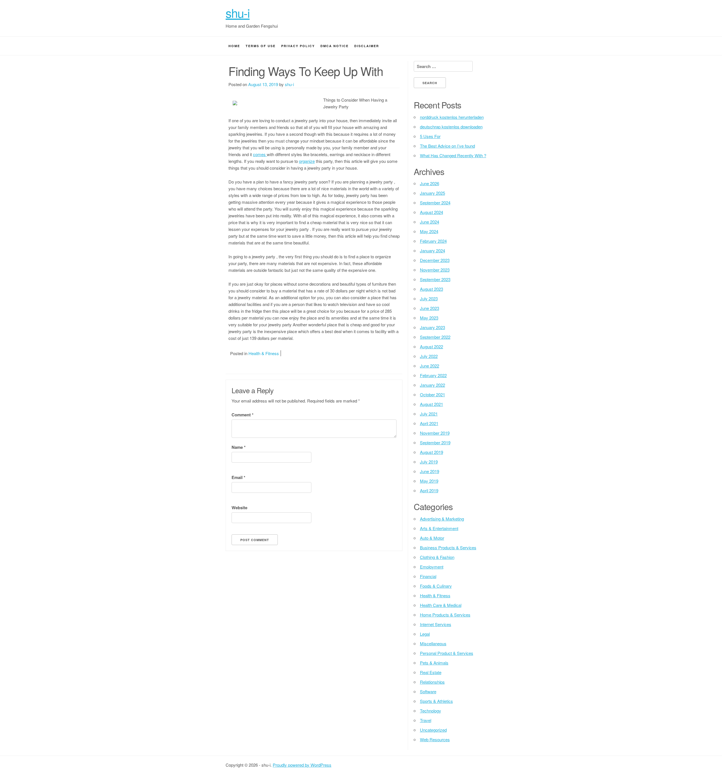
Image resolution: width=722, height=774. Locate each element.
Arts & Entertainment (439, 528)
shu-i (238, 12)
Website (239, 507)
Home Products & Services (445, 615)
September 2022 (435, 337)
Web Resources (435, 739)
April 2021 (429, 423)
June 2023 (429, 308)
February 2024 (433, 241)
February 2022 (433, 375)
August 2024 (431, 212)
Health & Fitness (263, 353)
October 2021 (432, 394)
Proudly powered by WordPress (302, 765)
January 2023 (432, 327)
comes (260, 154)
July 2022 (429, 356)
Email (238, 477)
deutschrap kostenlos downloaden (451, 127)
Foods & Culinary (436, 586)
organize (307, 161)
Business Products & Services (448, 547)
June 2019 (429, 471)
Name (239, 447)
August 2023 (431, 289)
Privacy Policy (298, 46)
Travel (425, 720)
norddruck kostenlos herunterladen (452, 117)
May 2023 (429, 318)
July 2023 (429, 298)
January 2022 (432, 385)
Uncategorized (433, 730)
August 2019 (431, 452)
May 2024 (429, 231)
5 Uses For (430, 136)
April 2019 (429, 490)
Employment (431, 567)
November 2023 (435, 270)
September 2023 (435, 279)
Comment (243, 415)
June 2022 (429, 366)
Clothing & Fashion (437, 557)
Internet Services (435, 624)
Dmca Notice (334, 46)
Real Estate (430, 672)
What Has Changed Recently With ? (453, 155)
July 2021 (429, 414)
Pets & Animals (434, 663)
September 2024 (435, 202)
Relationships (432, 682)
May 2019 (429, 481)
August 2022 (431, 346)
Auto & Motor (432, 538)
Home (234, 46)
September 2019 (435, 442)
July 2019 (429, 462)
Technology (430, 711)
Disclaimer (366, 46)
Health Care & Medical (440, 605)
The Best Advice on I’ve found (447, 146)
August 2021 (431, 404)
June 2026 (429, 183)
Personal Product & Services (446, 653)
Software (428, 691)
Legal (425, 634)
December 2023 (435, 260)
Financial (428, 576)
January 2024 (432, 250)
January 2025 (432, 193)
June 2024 (429, 222)
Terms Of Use (261, 46)
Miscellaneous (433, 643)
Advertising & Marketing (442, 519)
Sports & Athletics (436, 701)
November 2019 (435, 433)
